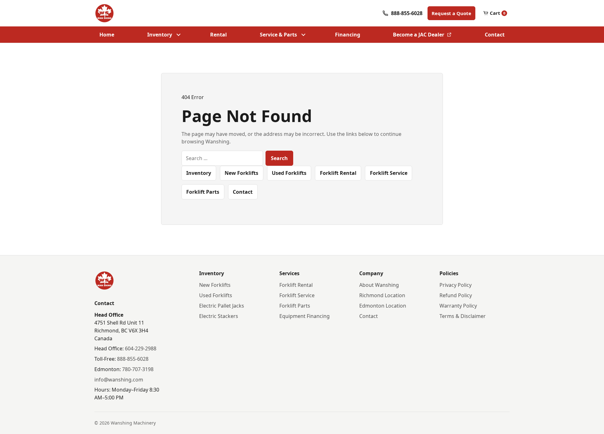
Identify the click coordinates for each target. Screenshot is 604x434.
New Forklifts (241, 173)
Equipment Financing (304, 316)
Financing (347, 34)
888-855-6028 (132, 358)
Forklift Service (388, 173)
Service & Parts (278, 34)
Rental (218, 34)
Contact (495, 34)
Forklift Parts (202, 191)
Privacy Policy (455, 284)
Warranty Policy (458, 305)
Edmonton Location (382, 305)
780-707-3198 (138, 369)
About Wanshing (379, 284)
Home (106, 34)
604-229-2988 (140, 348)
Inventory (159, 34)
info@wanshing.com (118, 379)
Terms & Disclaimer (462, 316)
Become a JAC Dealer (418, 36)
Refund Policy (455, 295)
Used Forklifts (289, 173)
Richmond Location (382, 295)
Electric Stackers (218, 316)
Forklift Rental (338, 173)
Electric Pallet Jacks (221, 305)
